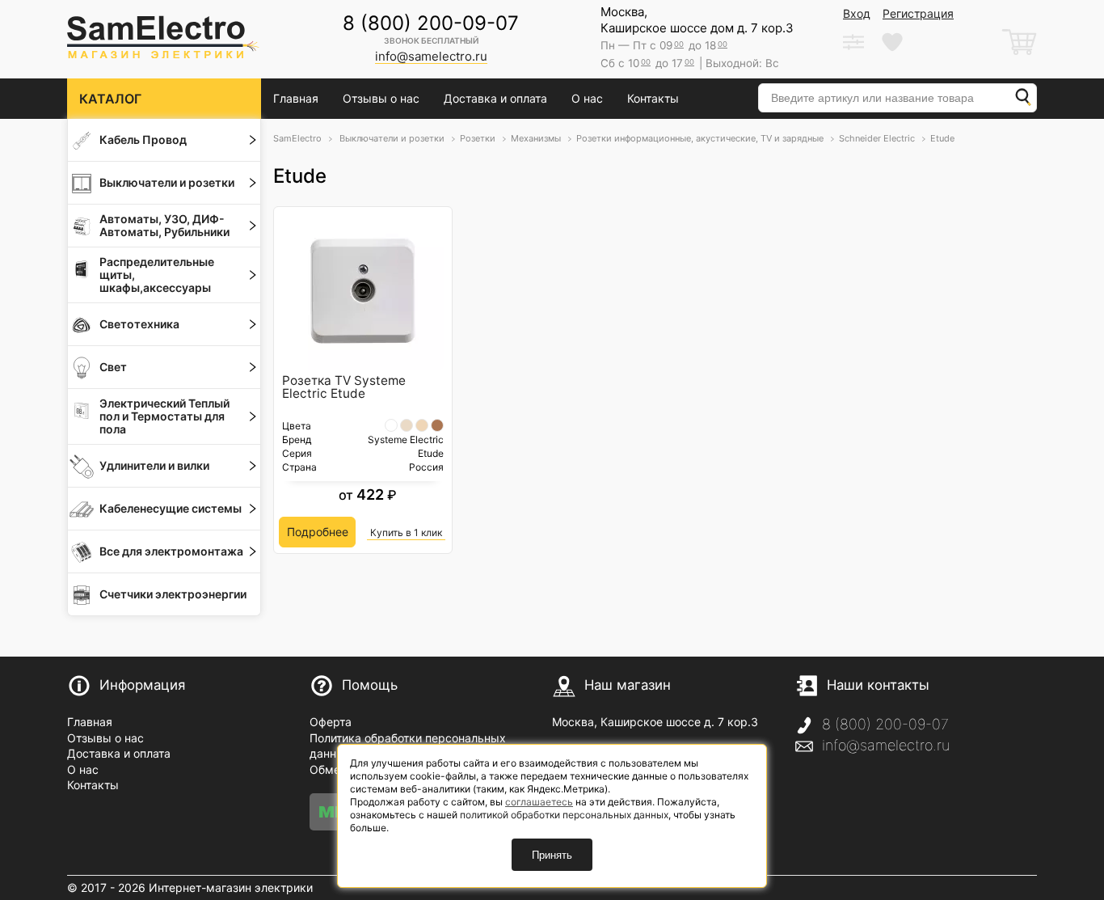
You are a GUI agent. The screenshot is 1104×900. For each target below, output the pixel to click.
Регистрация (918, 13)
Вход (856, 13)
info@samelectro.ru (886, 745)
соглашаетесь (539, 802)
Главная (295, 98)
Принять (552, 855)
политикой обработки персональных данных (564, 815)
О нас (587, 98)
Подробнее (317, 532)
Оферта (331, 722)
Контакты (653, 98)
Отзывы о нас (381, 98)
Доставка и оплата (495, 98)
